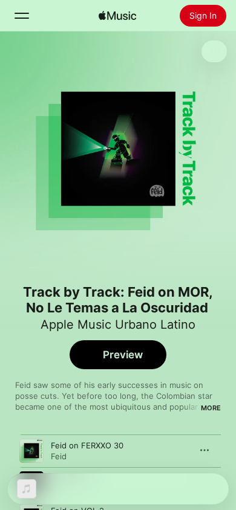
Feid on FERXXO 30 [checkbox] (87, 445)
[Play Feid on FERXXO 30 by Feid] (31, 451)
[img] (117, 15)
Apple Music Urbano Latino (118, 324)
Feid (59, 456)
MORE (211, 408)
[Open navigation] (21, 15)
